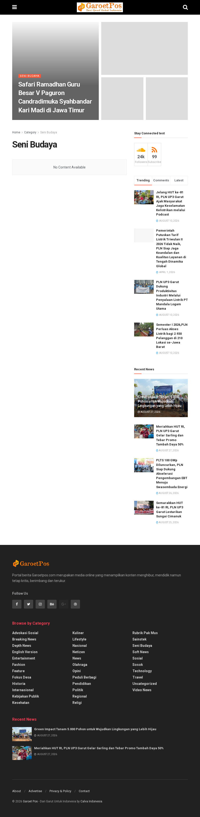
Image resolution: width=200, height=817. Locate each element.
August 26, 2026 (168, 493)
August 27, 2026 (150, 412)
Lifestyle (79, 639)
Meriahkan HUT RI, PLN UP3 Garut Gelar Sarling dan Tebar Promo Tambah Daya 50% (170, 435)
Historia (18, 684)
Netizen (78, 652)
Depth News (21, 646)
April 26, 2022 (60, 119)
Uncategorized (144, 684)
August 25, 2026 (168, 522)
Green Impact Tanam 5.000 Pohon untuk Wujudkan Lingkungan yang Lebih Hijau (159, 401)
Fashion (18, 665)
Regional (79, 696)
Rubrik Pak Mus (145, 633)
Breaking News (24, 639)
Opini (76, 671)
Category (30, 132)
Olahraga (79, 665)
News (76, 658)
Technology (142, 671)
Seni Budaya (29, 76)
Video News (141, 690)
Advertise (35, 791)
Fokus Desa (21, 677)
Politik (77, 690)
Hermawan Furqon (34, 119)
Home (16, 132)
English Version (25, 652)
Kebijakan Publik (25, 696)
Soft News (140, 652)
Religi (77, 703)
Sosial (137, 658)
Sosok (137, 665)
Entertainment (23, 658)
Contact (84, 791)
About (16, 791)
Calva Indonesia (91, 801)
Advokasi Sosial (25, 633)
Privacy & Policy (60, 791)
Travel (137, 677)
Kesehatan (20, 703)
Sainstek (139, 639)
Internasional (23, 690)
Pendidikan (81, 684)
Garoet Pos (30, 801)
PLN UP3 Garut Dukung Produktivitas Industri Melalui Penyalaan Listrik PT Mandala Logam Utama (172, 295)
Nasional (79, 646)
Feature (18, 671)
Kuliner (78, 633)
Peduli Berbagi (84, 677)
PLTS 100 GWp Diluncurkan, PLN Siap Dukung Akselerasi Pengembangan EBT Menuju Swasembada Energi (172, 473)
